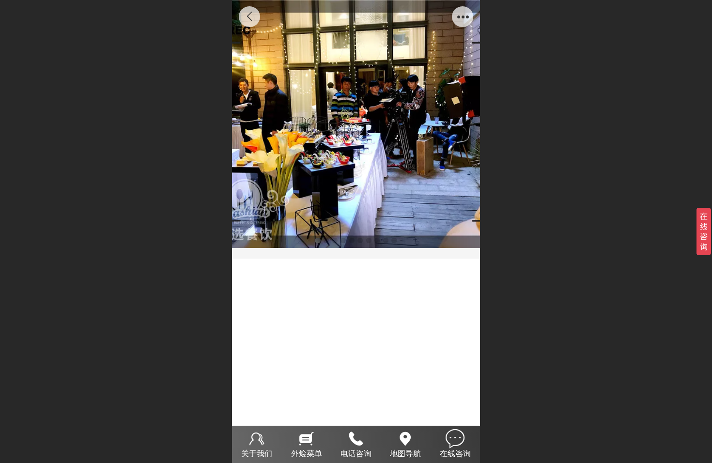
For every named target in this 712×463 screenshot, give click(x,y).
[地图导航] (405, 437)
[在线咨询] (455, 437)
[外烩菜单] (306, 437)
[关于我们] (256, 437)
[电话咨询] (356, 437)
